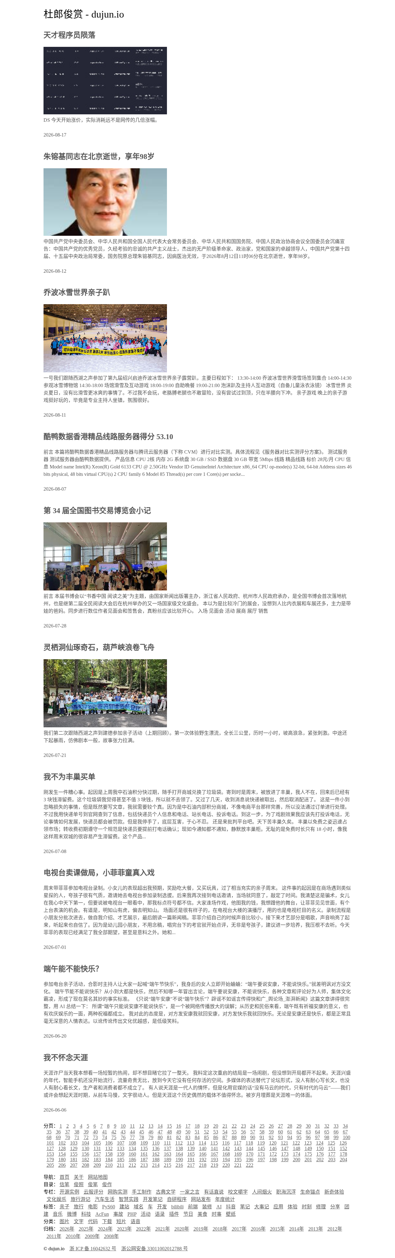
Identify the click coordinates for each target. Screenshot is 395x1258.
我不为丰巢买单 (69, 777)
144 (249, 1148)
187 (144, 1159)
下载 (107, 1221)
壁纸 (231, 1214)
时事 (217, 1214)
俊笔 (93, 1184)
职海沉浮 (286, 1192)
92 (271, 1137)
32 (326, 1126)
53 (215, 1131)
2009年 (92, 1236)
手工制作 (142, 1192)
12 (141, 1126)
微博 (72, 1214)
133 (120, 1148)
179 (50, 1159)
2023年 (124, 1228)
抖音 (231, 1206)
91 (262, 1137)
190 (179, 1159)
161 (144, 1154)
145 (261, 1148)
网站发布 (201, 1199)
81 (169, 1137)
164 (179, 1154)
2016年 (258, 1228)
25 (262, 1126)
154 (62, 1154)
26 (271, 1126)
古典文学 (166, 1192)
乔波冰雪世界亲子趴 (77, 292)
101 (50, 1143)
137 (167, 1148)
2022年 (143, 1228)
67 (345, 1131)
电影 (93, 1206)
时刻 (307, 1206)
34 (345, 1126)
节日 (188, 1214)
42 (113, 1131)
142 (226, 1148)
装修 (207, 1206)
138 (179, 1148)
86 (215, 1137)
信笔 (64, 1184)
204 (343, 1159)
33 (336, 1126)
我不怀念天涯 (66, 1058)
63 (308, 1131)
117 (237, 1143)
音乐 (58, 1214)
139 (191, 1148)
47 (160, 1131)
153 (50, 1154)
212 (132, 1165)
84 (197, 1137)
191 (191, 1159)
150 (320, 1148)
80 (160, 1137)
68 (49, 1137)
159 (120, 1154)
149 (308, 1148)
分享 (335, 1206)
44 (132, 1131)
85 (206, 1137)
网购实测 (117, 1192)
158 (109, 1154)
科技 (86, 1214)
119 (261, 1143)
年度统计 (225, 1199)
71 (76, 1137)
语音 (135, 1221)
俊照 (79, 1184)
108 (132, 1143)
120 (272, 1143)
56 (243, 1131)
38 (76, 1131)
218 (202, 1165)
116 (226, 1143)
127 (50, 1148)
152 (343, 1148)
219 (214, 1165)
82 (178, 1137)
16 (178, 1126)
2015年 (277, 1228)
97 (317, 1137)
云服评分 (93, 1192)
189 (167, 1159)
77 (132, 1137)
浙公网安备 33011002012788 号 (154, 1248)
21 (224, 1126)
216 (179, 1165)
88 (234, 1137)
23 (243, 1126)
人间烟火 (262, 1192)
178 (343, 1154)
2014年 (296, 1228)
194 (226, 1159)
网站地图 (98, 1177)
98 (326, 1137)
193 (214, 1159)
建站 (124, 1206)
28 (289, 1126)
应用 (278, 1206)
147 (285, 1148)
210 (109, 1165)
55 (234, 1131)
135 (144, 1148)
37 (67, 1131)
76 (123, 1137)
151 (331, 1148)
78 (141, 1137)
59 (271, 1131)
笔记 (245, 1206)
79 (150, 1137)
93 (280, 1137)
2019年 (200, 1228)
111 (167, 1143)
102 (62, 1143)
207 (73, 1165)
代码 (93, 1221)
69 (58, 1137)
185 (120, 1159)
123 (308, 1143)
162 (156, 1154)
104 (85, 1143)
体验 (292, 1206)
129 (73, 1148)
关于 (79, 1177)
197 (261, 1159)
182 (85, 1159)
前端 (193, 1206)
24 (252, 1126)
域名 (138, 1206)
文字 (79, 1221)
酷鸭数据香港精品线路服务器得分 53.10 (108, 437)
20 (215, 1126)
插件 (174, 1214)
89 (243, 1137)
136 (156, 1148)
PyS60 (108, 1206)
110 (156, 1143)
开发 (162, 1206)
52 (206, 1131)
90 (252, 1137)
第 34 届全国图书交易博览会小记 (97, 511)
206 (62, 1165)
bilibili (177, 1206)
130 (85, 1148)
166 (202, 1154)
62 (299, 1131)
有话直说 (214, 1192)
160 (132, 1154)
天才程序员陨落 (69, 35)
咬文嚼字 (238, 1192)
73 (95, 1137)
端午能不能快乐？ (73, 969)
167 (214, 1154)
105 (97, 1143)
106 (109, 1143)
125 (331, 1143)
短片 (121, 1221)
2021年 (162, 1228)
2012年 (334, 1228)
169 (238, 1154)
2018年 (220, 1228)
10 (123, 1126)
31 (317, 1126)
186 (132, 1159)
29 (299, 1126)
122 (296, 1143)
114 (202, 1143)
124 (319, 1143)
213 (144, 1165)
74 (104, 1137)
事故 (118, 1214)
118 (249, 1143)
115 (214, 1143)
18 (197, 1126)
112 (179, 1143)
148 (296, 1148)
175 (308, 1154)
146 (273, 1148)
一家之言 (190, 1192)
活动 (146, 1214)
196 (249, 1159)
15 (169, 1126)
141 (214, 1148)
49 (178, 1131)
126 (343, 1143)
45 (141, 1131)
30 (308, 1126)
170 (249, 1154)
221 (238, 1165)
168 (226, 1154)
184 (109, 1159)
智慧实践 (129, 1199)
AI (219, 1206)
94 (289, 1137)
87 (224, 1137)
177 (331, 1154)
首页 (64, 1177)
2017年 (239, 1228)
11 (132, 1126)
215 (167, 1165)
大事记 (261, 1206)
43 (123, 1131)
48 (169, 1131)
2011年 (54, 1236)
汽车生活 (104, 1199)
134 (132, 1148)
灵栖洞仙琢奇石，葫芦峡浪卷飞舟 (99, 647)
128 (62, 1148)
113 (190, 1143)
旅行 (79, 1206)
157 (97, 1154)
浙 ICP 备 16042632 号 (92, 1248)
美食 (202, 1214)
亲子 (64, 1206)
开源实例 (69, 1192)
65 (326, 1131)
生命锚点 (310, 1192)
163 (167, 1154)
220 (226, 1165)
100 (346, 1137)
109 (144, 1143)
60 (280, 1131)
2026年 (67, 1228)
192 (202, 1159)
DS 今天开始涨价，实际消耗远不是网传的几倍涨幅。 (102, 120)
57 (252, 1131)
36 (58, 1131)
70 (67, 1137)
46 (150, 1131)
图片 (64, 1221)
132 (109, 1148)
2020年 (181, 1228)
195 (238, 1159)
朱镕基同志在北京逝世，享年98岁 (99, 157)
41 (104, 1131)
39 (86, 1131)
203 (331, 1159)
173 (285, 1154)
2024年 (105, 1228)
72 (86, 1137)
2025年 (86, 1228)
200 (296, 1159)
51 (197, 1131)
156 (85, 1154)
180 (62, 1159)
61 (289, 1131)
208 (85, 1165)
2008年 (111, 1236)
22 (234, 1126)
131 (97, 1148)
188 (156, 1159)
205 (50, 1165)
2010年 (73, 1236)
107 (120, 1143)
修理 (321, 1206)
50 (187, 1131)
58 (262, 1131)
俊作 (107, 1184)
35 (49, 1131)
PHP (131, 1214)
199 (285, 1159)
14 (160, 1126)
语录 (160, 1214)
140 (202, 1148)
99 (336, 1137)
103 (73, 1143)
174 (296, 1154)
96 (308, 1137)
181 (73, 1159)
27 (280, 1126)
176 (320, 1154)
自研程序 (177, 1199)
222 (249, 1165)
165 (191, 1154)
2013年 (315, 1228)
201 (308, 1159)
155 (73, 1154)
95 (299, 1137)
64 (317, 1131)
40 (95, 1131)
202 (320, 1159)
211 (120, 1165)
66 (336, 1131)
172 (273, 1154)
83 (187, 1137)
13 (150, 1126)
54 (224, 1131)
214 (156, 1165)
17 (187, 1126)
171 (261, 1154)
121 (284, 1143)
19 (206, 1126)
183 (97, 1159)
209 (97, 1165)
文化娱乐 (56, 1199)
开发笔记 (153, 1199)
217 (191, 1165)
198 (273, 1159)
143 (238, 1148)
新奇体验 (334, 1192)
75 (113, 1137)
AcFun (102, 1214)
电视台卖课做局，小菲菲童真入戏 (99, 873)
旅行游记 (80, 1199)
